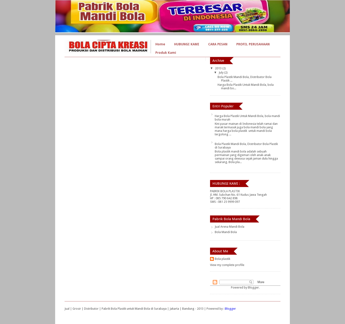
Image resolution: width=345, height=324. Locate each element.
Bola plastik (222, 259)
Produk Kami (165, 53)
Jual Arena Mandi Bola (229, 226)
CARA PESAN (217, 44)
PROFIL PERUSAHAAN (253, 44)
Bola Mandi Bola (226, 232)
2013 (218, 68)
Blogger (253, 287)
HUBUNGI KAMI (186, 44)
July (221, 72)
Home (160, 44)
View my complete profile (227, 265)
